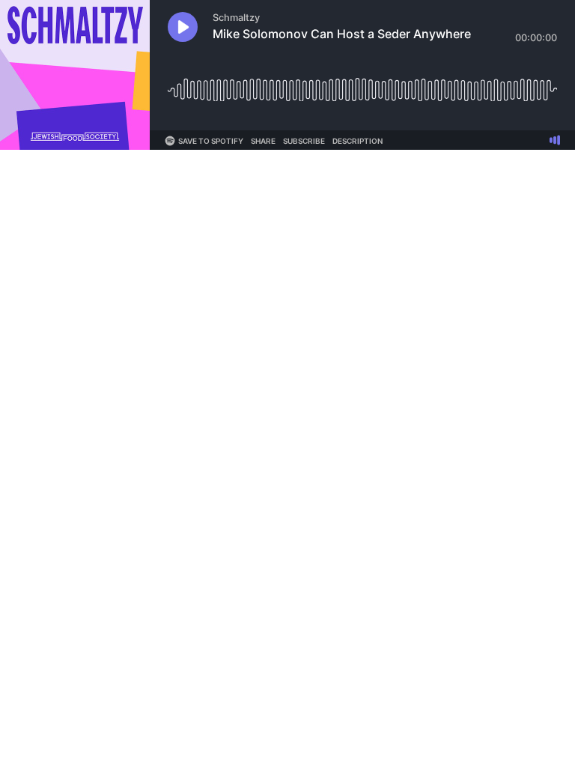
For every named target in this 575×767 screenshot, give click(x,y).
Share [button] (263, 140)
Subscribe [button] (304, 140)
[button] (183, 27)
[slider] (362, 84)
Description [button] (357, 140)
